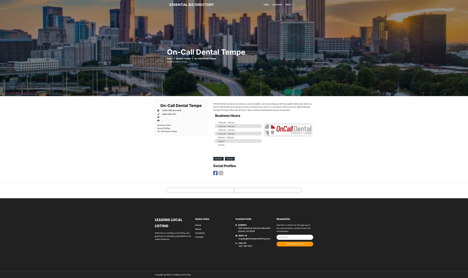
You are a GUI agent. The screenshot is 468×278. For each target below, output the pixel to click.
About (198, 229)
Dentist (179, 58)
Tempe (187, 58)
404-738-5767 (245, 246)
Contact (199, 237)
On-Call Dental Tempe (167, 131)
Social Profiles (163, 128)
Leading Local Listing (168, 222)
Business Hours (164, 125)
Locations (277, 5)
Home (266, 5)
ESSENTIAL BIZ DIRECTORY (191, 5)
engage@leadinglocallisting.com (254, 238)
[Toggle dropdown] (293, 5)
